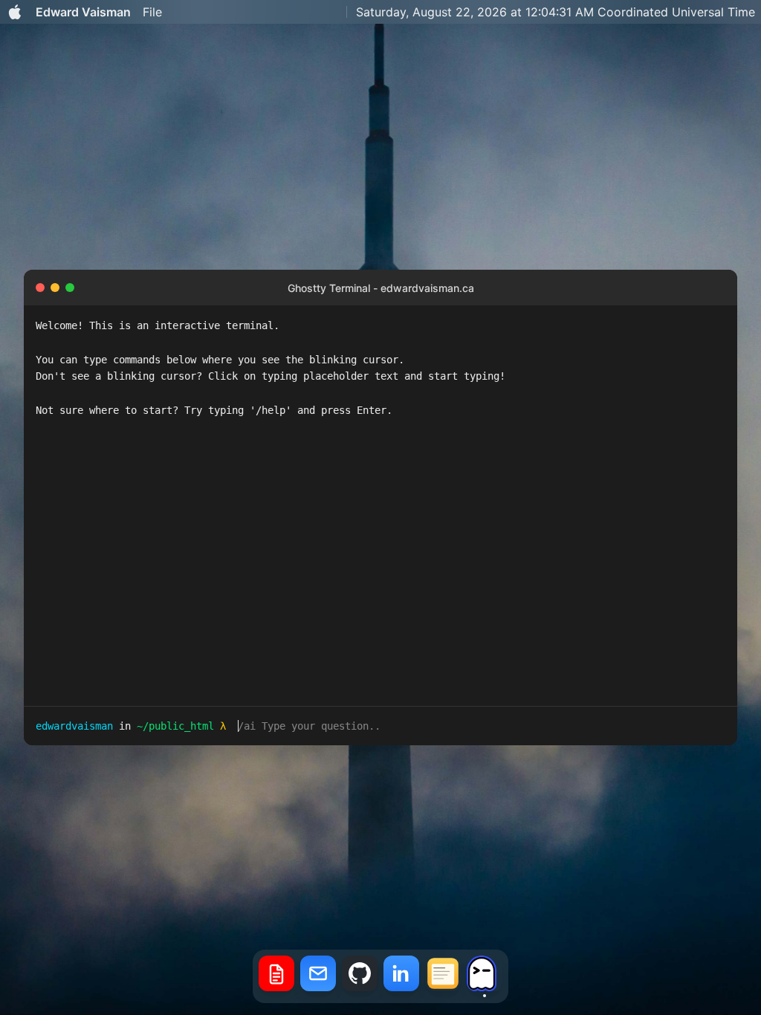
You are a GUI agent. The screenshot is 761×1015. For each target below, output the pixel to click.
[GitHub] (360, 976)
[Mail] (318, 976)
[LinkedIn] (401, 976)
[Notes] (443, 976)
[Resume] (276, 976)
